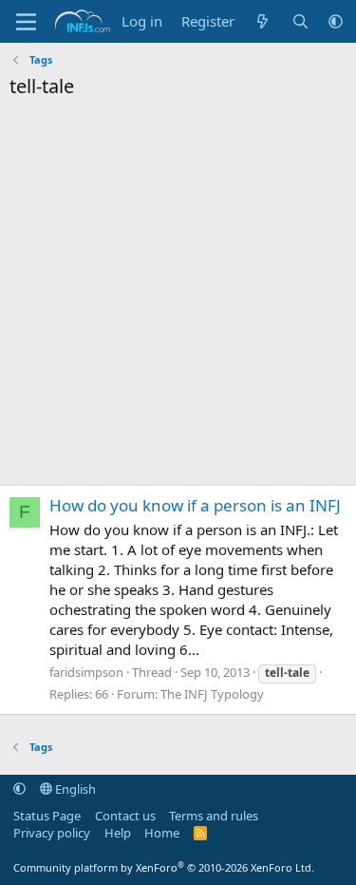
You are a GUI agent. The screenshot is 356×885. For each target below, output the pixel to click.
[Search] (300, 21)
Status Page (47, 815)
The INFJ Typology (212, 693)
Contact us (125, 815)
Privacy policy (51, 832)
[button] (335, 21)
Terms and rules (213, 815)
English (74, 789)
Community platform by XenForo (163, 867)
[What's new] (262, 21)
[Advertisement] (178, 297)
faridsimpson (86, 672)
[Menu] (26, 22)
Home (161, 832)
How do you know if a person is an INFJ (195, 505)
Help (117, 832)
